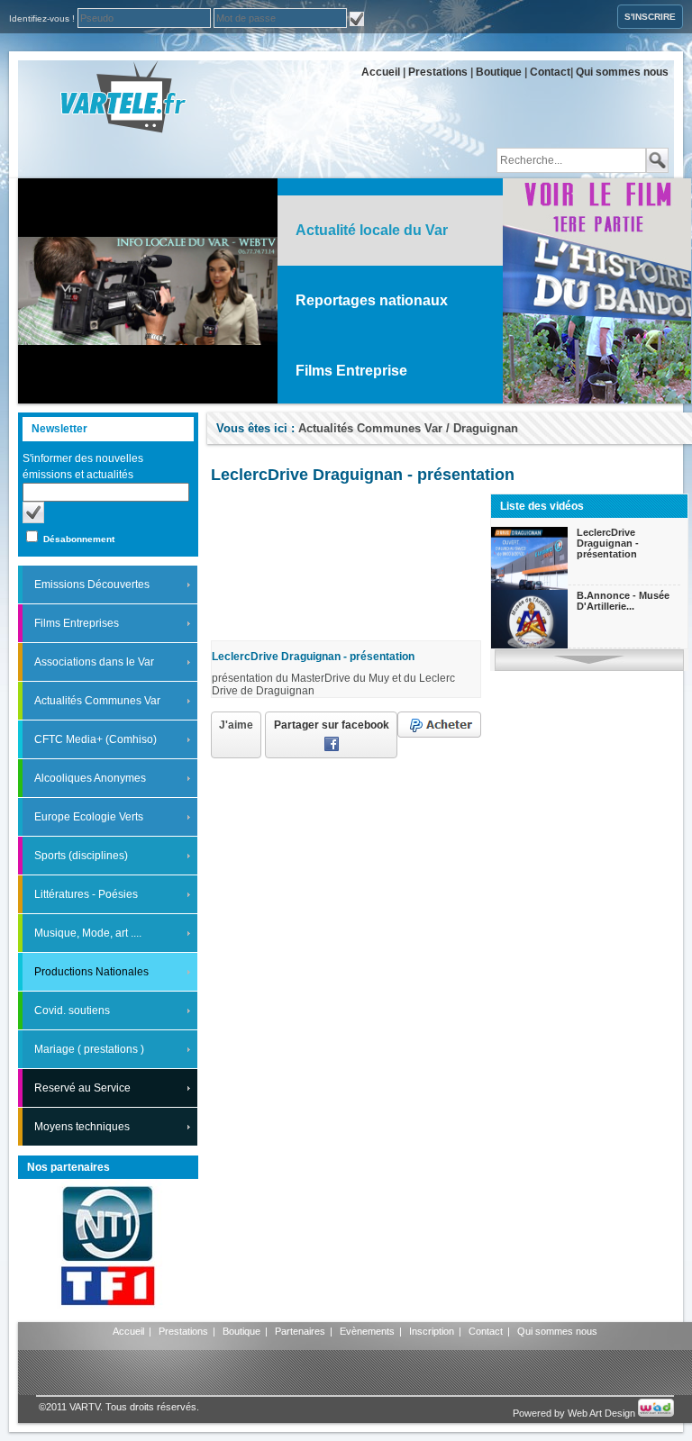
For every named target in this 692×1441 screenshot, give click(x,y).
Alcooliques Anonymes (90, 778)
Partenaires (300, 1331)
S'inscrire (650, 17)
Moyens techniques (82, 1126)
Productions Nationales (91, 971)
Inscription (431, 1331)
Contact (550, 72)
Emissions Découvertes (92, 584)
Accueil (380, 72)
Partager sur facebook (331, 725)
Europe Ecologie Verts (88, 817)
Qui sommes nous (622, 72)
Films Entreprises (76, 623)
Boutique (499, 72)
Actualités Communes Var (97, 700)
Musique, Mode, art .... (87, 933)
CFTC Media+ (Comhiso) (95, 739)
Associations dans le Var (94, 662)
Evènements (367, 1331)
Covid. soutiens (72, 1010)
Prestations (438, 72)
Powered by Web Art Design (575, 1413)
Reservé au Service (82, 1088)
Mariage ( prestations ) (89, 1049)
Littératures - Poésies (86, 894)
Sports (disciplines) (81, 855)
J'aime (236, 725)
